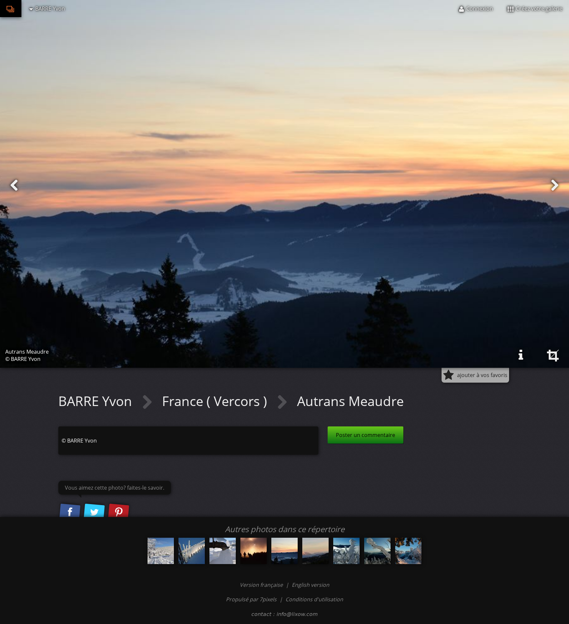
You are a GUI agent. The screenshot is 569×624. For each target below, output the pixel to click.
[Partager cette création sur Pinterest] (118, 512)
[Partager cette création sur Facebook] (69, 512)
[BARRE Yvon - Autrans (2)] (161, 551)
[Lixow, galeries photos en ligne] (10, 8)
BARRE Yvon (96, 401)
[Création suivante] (555, 185)
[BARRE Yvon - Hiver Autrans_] (191, 551)
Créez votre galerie (538, 8)
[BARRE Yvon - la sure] (408, 551)
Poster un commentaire (365, 435)
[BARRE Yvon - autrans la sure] (346, 551)
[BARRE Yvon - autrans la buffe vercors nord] (377, 551)
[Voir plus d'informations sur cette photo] (521, 355)
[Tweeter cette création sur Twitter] (94, 512)
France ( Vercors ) (216, 401)
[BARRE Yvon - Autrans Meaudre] (284, 551)
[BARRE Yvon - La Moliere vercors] (253, 551)
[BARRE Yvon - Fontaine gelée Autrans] (222, 551)
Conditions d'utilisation (314, 599)
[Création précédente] (14, 185)
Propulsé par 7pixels (251, 599)
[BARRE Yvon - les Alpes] (315, 551)
